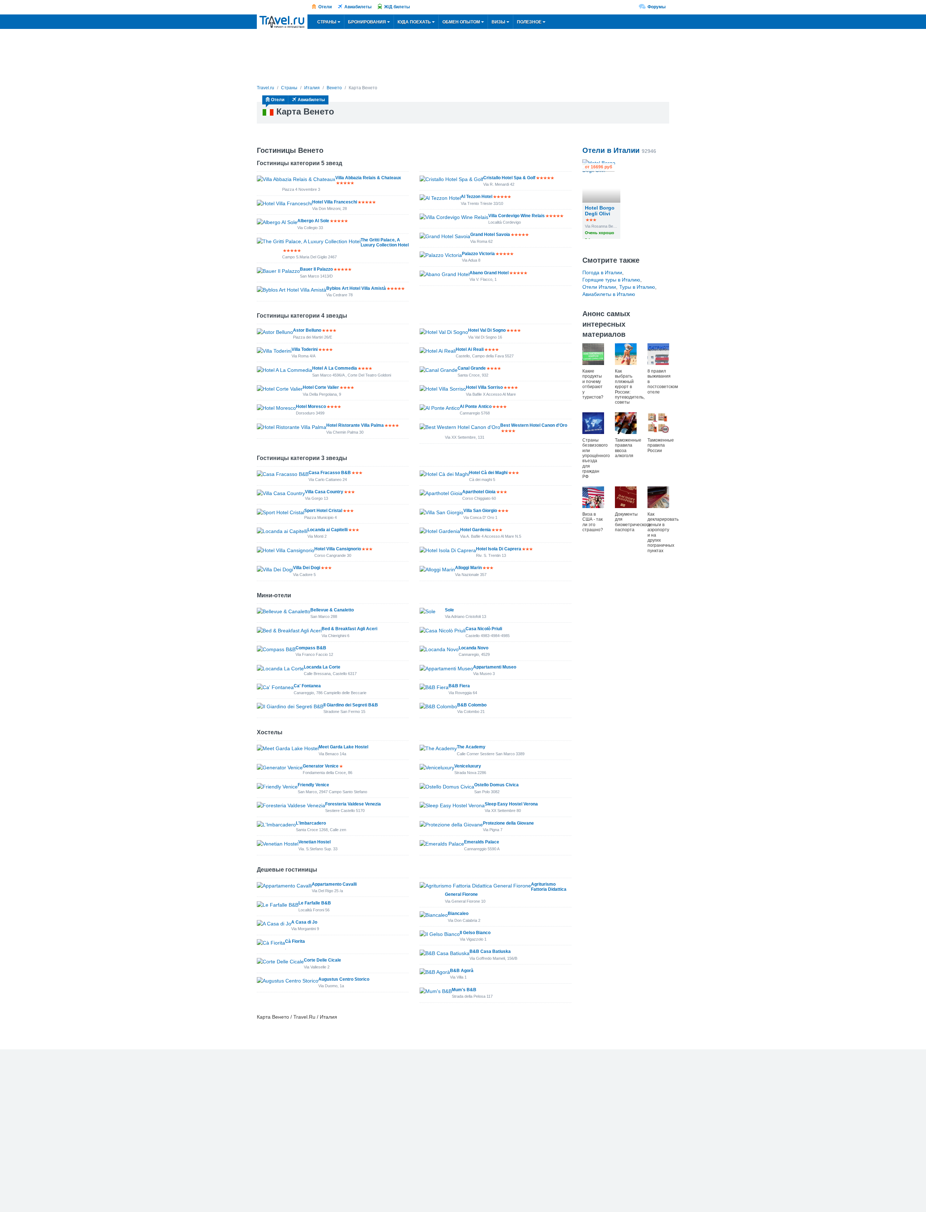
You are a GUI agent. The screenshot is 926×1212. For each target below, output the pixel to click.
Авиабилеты (357, 6)
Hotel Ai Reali (470, 349)
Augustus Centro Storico (343, 979)
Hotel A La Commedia (334, 368)
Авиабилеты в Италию (608, 294)
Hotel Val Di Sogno (487, 330)
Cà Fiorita (295, 941)
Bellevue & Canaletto (332, 610)
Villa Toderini (305, 349)
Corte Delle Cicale (322, 960)
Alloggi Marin (468, 567)
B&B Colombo (472, 705)
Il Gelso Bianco (475, 932)
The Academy (471, 746)
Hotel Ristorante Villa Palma (355, 425)
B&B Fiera (459, 685)
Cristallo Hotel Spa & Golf (509, 177)
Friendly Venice (313, 784)
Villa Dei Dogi (306, 567)
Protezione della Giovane (508, 823)
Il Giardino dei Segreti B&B (350, 705)
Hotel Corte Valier (321, 387)
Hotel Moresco (311, 406)
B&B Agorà (461, 970)
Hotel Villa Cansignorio (337, 548)
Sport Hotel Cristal (323, 510)
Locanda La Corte (322, 667)
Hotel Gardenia (475, 529)
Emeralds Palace (481, 841)
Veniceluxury (467, 766)
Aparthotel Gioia (479, 491)
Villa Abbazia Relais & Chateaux (368, 177)
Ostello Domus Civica (496, 784)
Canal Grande (472, 368)
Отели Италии (599, 287)
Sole (449, 610)
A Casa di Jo (304, 922)
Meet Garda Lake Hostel (343, 746)
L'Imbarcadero (311, 823)
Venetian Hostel (314, 841)
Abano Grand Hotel (489, 272)
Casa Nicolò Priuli (484, 628)
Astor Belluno (307, 330)
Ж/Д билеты (397, 6)
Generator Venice (321, 766)
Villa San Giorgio (480, 510)
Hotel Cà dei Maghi (488, 472)
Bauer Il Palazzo (316, 269)
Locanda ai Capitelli (327, 529)
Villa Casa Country (324, 491)
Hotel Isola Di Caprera (498, 548)
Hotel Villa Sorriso (484, 387)
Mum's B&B (464, 989)
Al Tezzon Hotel (476, 196)
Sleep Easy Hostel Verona (511, 804)
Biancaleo (458, 913)
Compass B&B (311, 647)
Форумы (656, 6)
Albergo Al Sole (313, 220)
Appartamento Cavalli (334, 884)
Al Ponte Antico (476, 406)
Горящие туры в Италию (611, 280)
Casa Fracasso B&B (330, 472)
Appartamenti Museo (494, 667)
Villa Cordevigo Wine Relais (516, 215)
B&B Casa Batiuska (490, 951)
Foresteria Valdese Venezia (353, 804)
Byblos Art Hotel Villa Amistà (356, 288)
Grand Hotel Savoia (490, 234)
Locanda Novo (473, 647)
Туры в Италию (637, 287)
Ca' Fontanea (307, 685)
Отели (325, 6)
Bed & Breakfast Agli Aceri (349, 628)
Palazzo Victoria (478, 253)
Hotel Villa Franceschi (334, 202)
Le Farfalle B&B (314, 903)
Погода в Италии (602, 272)
